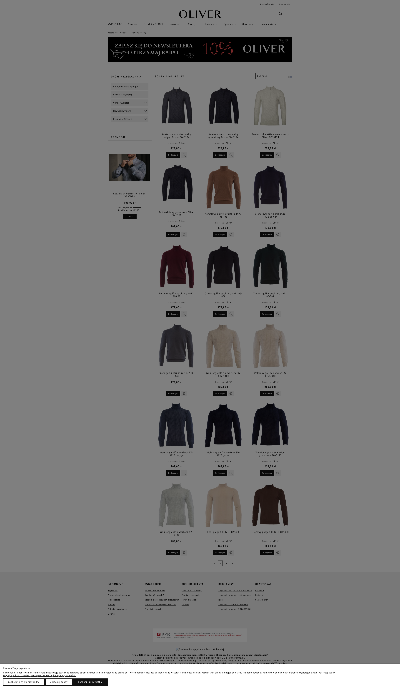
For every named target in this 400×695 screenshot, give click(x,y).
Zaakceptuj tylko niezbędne (24, 681)
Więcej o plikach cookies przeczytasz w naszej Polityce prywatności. (39, 675)
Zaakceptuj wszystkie (90, 681)
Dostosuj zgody (59, 681)
